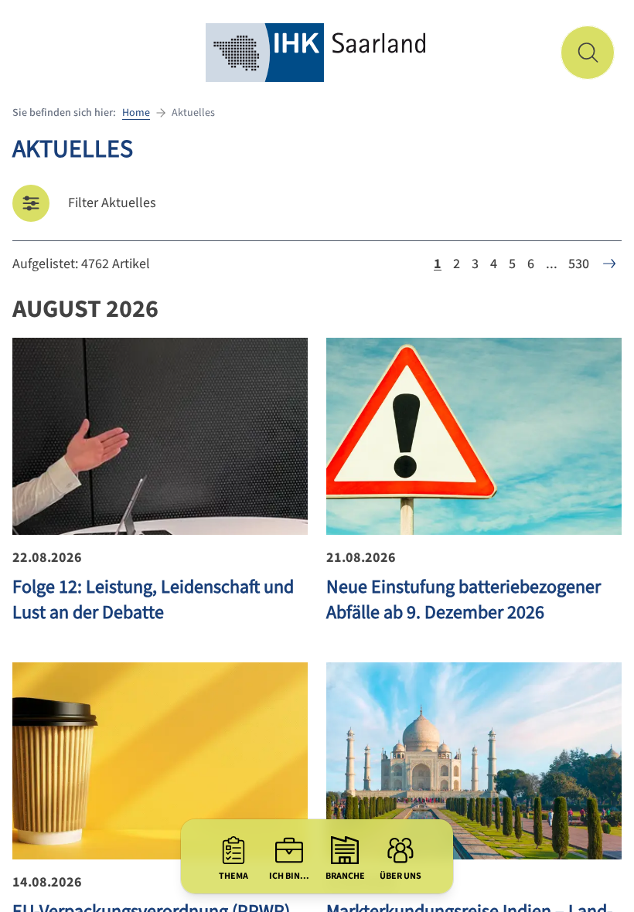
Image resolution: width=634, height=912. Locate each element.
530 (578, 264)
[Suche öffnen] (588, 53)
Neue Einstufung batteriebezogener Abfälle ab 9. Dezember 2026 (463, 599)
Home (136, 113)
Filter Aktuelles (112, 203)
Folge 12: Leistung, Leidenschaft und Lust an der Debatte (153, 599)
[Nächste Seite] (609, 263)
